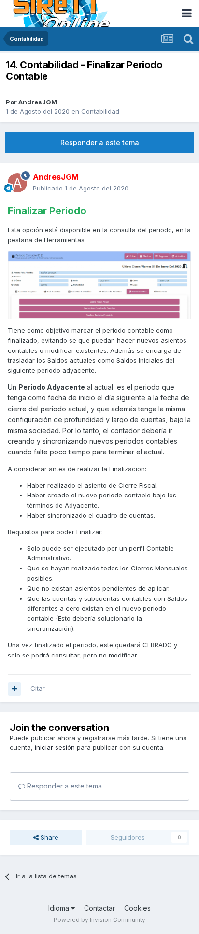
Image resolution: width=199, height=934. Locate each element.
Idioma (59, 908)
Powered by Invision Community (99, 919)
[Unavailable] (99, 284)
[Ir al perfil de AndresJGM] (17, 182)
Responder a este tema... (65, 786)
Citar (37, 688)
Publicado (80, 188)
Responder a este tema (99, 142)
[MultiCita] (14, 689)
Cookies (137, 908)
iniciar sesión (55, 747)
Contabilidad (100, 111)
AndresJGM (37, 102)
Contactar (99, 908)
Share (48, 837)
